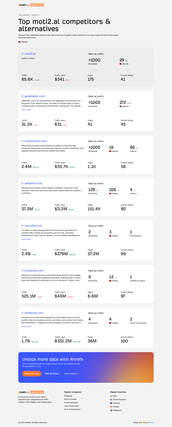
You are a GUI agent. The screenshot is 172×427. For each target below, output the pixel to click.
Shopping (68, 396)
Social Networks (71, 403)
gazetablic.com (35, 96)
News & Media (70, 399)
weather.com (33, 183)
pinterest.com (34, 270)
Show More (26, 110)
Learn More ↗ (71, 373)
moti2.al (35, 15)
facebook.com (34, 312)
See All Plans (52, 373)
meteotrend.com (36, 141)
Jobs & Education (71, 406)
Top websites (24, 15)
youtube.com (33, 225)
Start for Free (32, 373)
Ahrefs (151, 422)
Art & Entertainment (72, 409)
